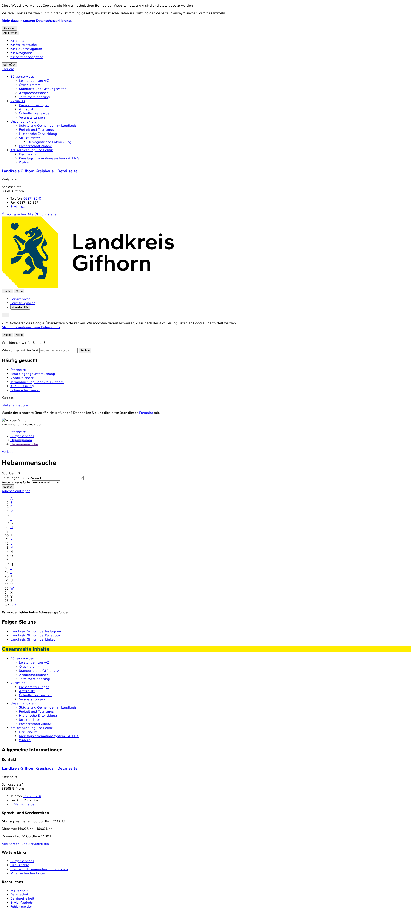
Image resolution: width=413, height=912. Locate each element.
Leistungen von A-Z (34, 81)
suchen (7, 486)
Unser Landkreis (23, 121)
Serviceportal (20, 299)
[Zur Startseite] (88, 287)
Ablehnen (9, 28)
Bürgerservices (22, 76)
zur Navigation (21, 53)
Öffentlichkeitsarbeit (35, 113)
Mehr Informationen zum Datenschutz (31, 327)
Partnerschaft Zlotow (35, 146)
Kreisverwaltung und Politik (31, 150)
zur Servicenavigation (26, 57)
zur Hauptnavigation (26, 49)
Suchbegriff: (11, 473)
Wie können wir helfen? (20, 350)
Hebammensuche (24, 444)
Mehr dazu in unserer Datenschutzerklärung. (37, 20)
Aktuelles (17, 101)
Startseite (18, 432)
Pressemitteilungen (34, 105)
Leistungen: (11, 478)
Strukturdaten (30, 138)
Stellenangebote (15, 405)
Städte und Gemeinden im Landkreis (48, 125)
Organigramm (30, 85)
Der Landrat (28, 154)
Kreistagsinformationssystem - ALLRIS (49, 158)
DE (5, 315)
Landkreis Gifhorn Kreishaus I (39, 170)
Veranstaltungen (32, 117)
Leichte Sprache (22, 303)
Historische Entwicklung (38, 134)
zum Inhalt (18, 41)
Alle (13, 605)
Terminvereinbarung (34, 97)
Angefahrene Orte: (16, 482)
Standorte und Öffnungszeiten (42, 89)
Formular (146, 413)
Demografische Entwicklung (49, 142)
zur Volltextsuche (23, 45)
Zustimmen (10, 32)
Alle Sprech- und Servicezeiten (25, 844)
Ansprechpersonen (34, 93)
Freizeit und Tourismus (36, 130)
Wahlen (25, 162)
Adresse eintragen (16, 491)
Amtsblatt (27, 109)
